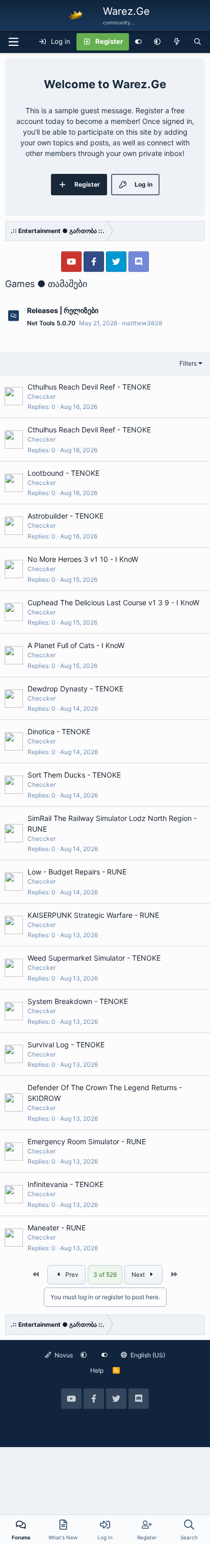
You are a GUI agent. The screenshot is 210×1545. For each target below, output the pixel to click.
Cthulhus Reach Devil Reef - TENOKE (89, 386)
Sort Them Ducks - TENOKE (74, 774)
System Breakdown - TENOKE (78, 1001)
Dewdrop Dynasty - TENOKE (75, 688)
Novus (63, 1355)
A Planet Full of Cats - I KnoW (76, 645)
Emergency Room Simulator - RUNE (87, 1141)
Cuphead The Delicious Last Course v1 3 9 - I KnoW (113, 602)
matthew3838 (142, 323)
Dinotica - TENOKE (59, 731)
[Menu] (13, 42)
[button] (157, 42)
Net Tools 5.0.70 (51, 323)
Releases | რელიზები (62, 310)
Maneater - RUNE (57, 1227)
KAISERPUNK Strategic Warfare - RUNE (93, 915)
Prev (71, 1274)
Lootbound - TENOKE (63, 473)
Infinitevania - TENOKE (65, 1184)
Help (96, 1370)
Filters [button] (188, 363)
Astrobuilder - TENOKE (65, 515)
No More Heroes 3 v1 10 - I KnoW (83, 559)
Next (139, 1274)
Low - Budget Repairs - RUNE (77, 871)
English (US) (147, 1355)
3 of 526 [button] (105, 1274)
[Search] (197, 42)
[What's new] (177, 42)
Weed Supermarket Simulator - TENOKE (94, 958)
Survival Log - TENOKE (66, 1044)
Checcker (42, 396)
